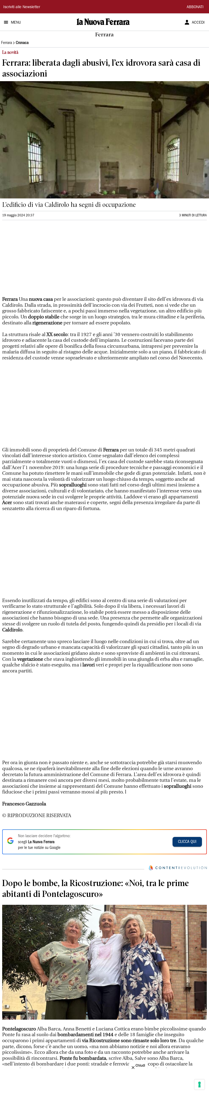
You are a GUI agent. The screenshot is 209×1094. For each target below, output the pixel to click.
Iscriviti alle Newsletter (21, 7)
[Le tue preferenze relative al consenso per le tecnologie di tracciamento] (199, 1084)
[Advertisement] (43, 261)
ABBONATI (195, 7)
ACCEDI (198, 23)
